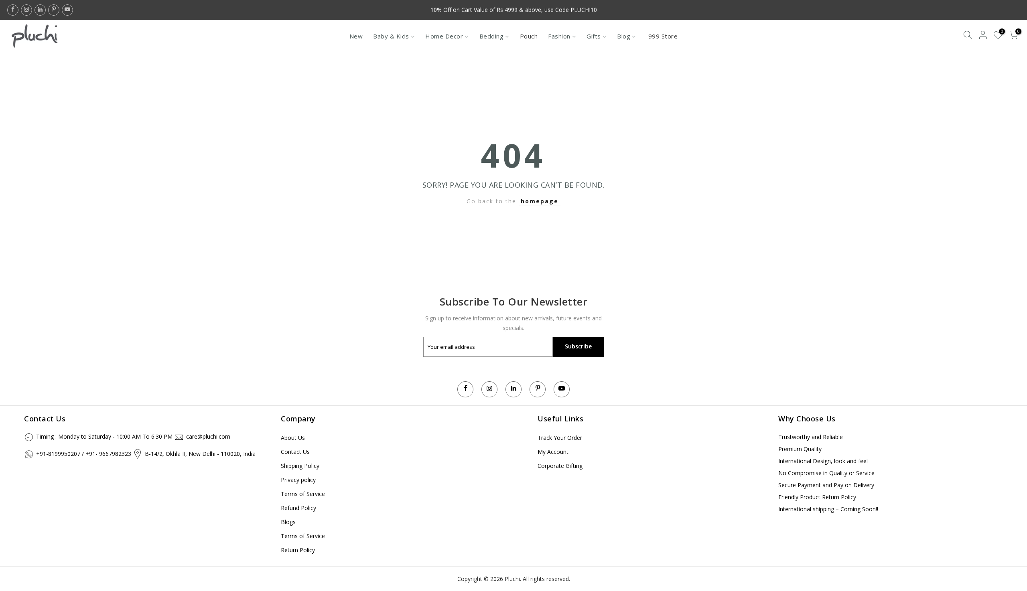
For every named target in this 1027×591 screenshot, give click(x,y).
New (356, 36)
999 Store (663, 36)
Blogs (288, 522)
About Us (293, 437)
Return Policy (298, 550)
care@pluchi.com (208, 436)
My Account (553, 451)
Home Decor (444, 36)
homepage (539, 201)
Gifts (594, 36)
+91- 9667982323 (108, 453)
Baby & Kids (391, 36)
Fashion (559, 36)
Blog (623, 36)
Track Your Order (560, 437)
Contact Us (295, 451)
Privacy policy (298, 480)
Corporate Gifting (560, 466)
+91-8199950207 (58, 453)
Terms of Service (303, 494)
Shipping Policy (300, 466)
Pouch (529, 36)
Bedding (491, 36)
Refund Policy (298, 508)
